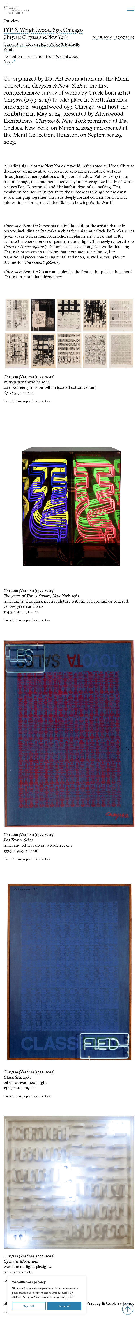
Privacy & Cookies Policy (110, 1303)
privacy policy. (65, 1297)
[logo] (16, 9)
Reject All (28, 1306)
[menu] (130, 9)
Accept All (64, 1306)
